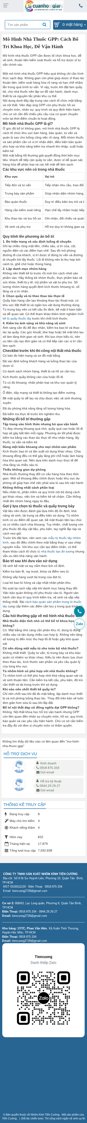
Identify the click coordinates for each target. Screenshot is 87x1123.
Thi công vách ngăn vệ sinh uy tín (65, 1118)
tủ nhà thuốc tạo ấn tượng (55, 551)
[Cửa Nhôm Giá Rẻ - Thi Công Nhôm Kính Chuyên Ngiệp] (44, 6)
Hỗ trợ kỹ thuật (50, 781)
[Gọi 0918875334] (79, 611)
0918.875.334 (49, 768)
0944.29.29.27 (50, 785)
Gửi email (47, 772)
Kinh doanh (48, 763)
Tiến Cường (9, 1118)
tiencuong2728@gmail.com (29, 915)
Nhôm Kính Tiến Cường (45, 1114)
